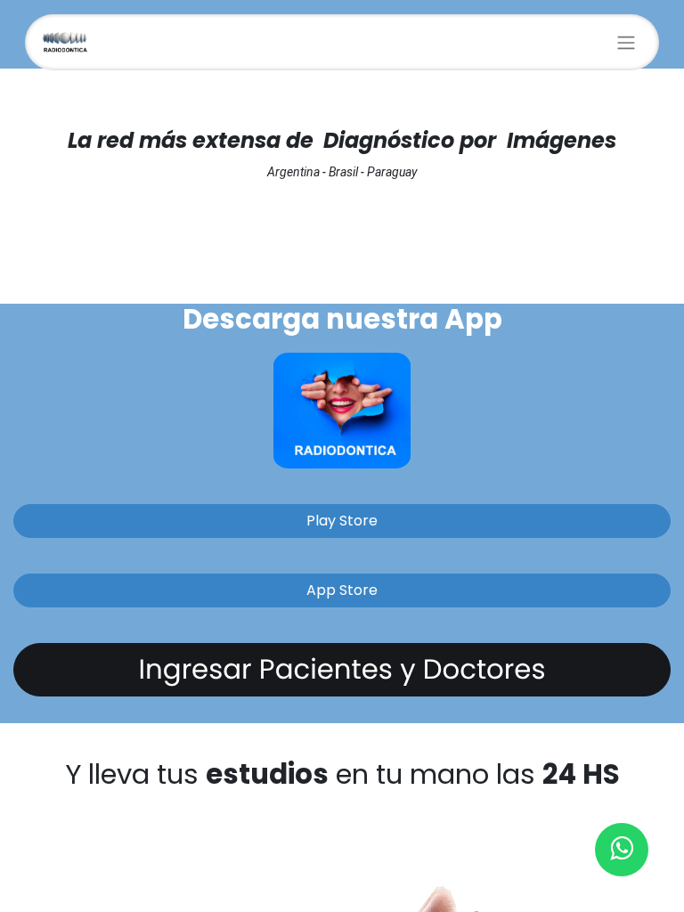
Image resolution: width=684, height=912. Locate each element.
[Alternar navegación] (626, 42)
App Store (342, 590)
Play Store (342, 520)
